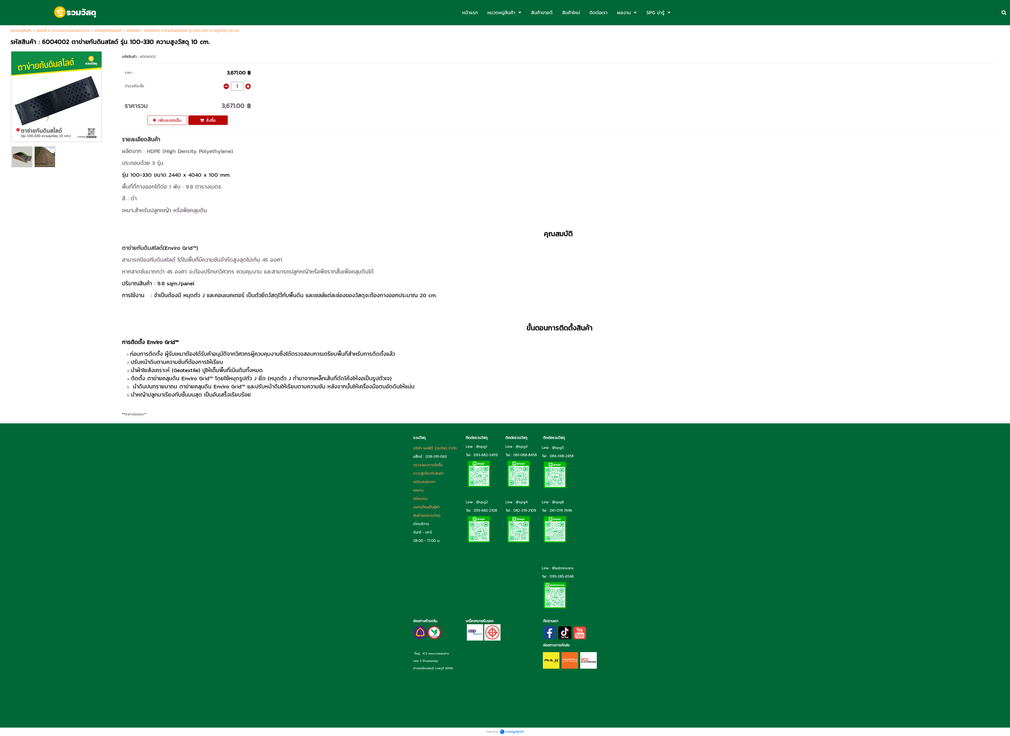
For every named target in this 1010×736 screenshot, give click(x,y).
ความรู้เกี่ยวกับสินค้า (428, 473)
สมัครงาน (420, 498)
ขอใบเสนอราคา (424, 482)
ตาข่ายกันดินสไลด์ (108, 30)
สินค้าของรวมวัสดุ (426, 515)
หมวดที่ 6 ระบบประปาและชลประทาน (63, 30)
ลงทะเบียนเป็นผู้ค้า (426, 507)
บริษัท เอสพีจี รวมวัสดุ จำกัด (435, 448)
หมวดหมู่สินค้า (21, 30)
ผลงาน (418, 490)
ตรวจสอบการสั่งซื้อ (427, 465)
